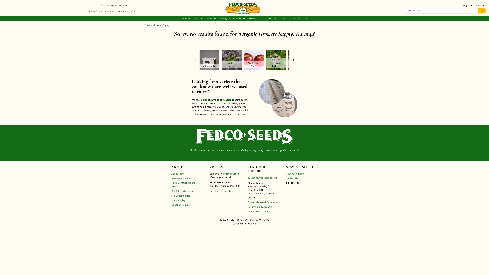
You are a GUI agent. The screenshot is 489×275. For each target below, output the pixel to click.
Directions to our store (222, 191)
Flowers (253, 18)
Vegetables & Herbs (204, 18)
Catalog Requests (295, 173)
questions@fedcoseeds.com (262, 177)
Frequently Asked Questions (262, 202)
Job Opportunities (180, 195)
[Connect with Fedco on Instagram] (292, 182)
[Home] (243, 8)
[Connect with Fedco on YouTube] (298, 182)
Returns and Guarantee (260, 206)
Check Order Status (258, 211)
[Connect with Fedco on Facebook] (287, 182)
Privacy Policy (178, 200)
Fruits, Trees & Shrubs (231, 18)
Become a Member (181, 178)
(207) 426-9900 (255, 193)
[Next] (293, 60)
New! (184, 18)
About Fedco (178, 173)
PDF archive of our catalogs (218, 99)
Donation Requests (181, 204)
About (286, 18)
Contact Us (292, 178)
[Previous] (196, 60)
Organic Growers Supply (157, 25)
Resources (299, 18)
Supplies (269, 18)
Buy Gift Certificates (182, 191)
